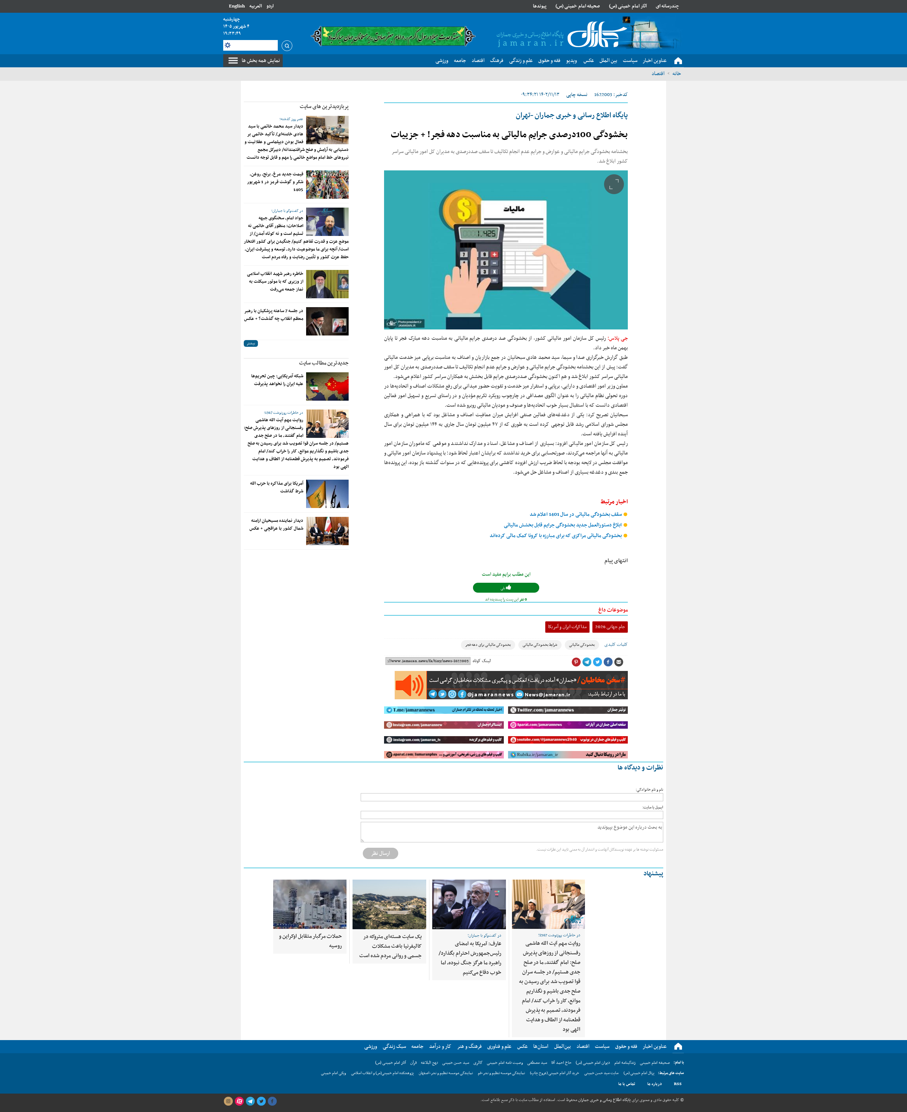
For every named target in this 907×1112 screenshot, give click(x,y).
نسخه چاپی (576, 94)
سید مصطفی (537, 1062)
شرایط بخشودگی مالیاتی (540, 645)
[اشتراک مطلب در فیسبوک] (608, 662)
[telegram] (250, 1101)
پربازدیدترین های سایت (324, 106)
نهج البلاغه (429, 1062)
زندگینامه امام (625, 1062)
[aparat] (239, 1101)
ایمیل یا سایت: (652, 807)
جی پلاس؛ (617, 338)
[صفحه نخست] (678, 61)
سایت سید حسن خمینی (601, 1073)
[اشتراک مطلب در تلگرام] (587, 662)
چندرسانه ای (667, 6)
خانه (676, 73)
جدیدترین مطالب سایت (324, 363)
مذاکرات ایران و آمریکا (567, 627)
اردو (270, 6)
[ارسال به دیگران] (619, 662)
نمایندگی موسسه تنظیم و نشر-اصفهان (446, 1073)
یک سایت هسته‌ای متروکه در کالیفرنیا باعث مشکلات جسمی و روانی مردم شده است (390, 946)
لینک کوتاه (482, 661)
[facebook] (272, 1101)
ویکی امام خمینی (333, 1073)
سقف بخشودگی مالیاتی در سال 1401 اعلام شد (576, 514)
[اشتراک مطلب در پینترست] (576, 662)
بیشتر (251, 343)
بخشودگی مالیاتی (582, 645)
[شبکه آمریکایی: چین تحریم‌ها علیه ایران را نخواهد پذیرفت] (327, 386)
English (237, 6)
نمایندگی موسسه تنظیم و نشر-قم (501, 1073)
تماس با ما (626, 1084)
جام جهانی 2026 (610, 627)
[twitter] (261, 1101)
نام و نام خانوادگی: (649, 789)
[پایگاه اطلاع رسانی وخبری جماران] (560, 35)
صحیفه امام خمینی (655, 1062)
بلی (503, 588)
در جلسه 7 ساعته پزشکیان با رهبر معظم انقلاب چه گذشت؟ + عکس (273, 315)
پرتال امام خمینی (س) (639, 1073)
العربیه (255, 6)
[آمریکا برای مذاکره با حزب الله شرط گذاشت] (327, 494)
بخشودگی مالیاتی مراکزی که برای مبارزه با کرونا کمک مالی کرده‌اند (556, 535)
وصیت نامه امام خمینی (505, 1062)
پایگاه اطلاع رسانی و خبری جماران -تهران (572, 115)
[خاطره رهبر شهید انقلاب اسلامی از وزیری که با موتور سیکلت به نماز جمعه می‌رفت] (327, 284)
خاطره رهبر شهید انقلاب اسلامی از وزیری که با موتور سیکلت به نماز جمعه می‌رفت (275, 281)
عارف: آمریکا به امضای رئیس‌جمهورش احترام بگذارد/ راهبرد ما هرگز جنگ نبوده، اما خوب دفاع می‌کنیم (470, 958)
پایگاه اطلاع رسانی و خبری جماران (604, 1099)
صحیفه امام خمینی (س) (578, 6)
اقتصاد (658, 73)
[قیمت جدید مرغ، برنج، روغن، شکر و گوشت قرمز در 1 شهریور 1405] (327, 184)
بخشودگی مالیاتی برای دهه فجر (488, 645)
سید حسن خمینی (455, 1062)
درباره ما (654, 1084)
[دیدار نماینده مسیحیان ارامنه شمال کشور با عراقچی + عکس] (327, 531)
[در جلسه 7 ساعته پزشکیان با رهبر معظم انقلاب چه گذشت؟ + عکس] (327, 321)
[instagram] (228, 1101)
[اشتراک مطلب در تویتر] (597, 662)
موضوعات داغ (613, 610)
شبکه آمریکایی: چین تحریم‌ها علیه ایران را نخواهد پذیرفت (277, 380)
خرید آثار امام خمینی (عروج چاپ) (554, 1073)
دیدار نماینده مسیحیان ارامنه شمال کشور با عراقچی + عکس (276, 524)
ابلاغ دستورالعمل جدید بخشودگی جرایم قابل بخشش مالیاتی (563, 525)
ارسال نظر (380, 853)
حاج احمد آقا (561, 1062)
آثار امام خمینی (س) (628, 6)
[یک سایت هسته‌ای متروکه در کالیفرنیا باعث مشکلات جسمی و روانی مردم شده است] (389, 904)
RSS (678, 1084)
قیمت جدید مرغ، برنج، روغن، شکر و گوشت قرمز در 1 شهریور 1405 (275, 182)
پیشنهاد (653, 873)
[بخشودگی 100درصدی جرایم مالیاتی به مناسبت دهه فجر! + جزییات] (506, 249)
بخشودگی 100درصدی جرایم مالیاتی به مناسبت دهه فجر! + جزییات (509, 135)
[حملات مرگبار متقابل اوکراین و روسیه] (310, 904)
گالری (478, 1062)
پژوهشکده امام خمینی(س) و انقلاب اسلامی (382, 1073)
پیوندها (539, 6)
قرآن (413, 1062)
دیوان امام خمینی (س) (593, 1062)
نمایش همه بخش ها (261, 60)
